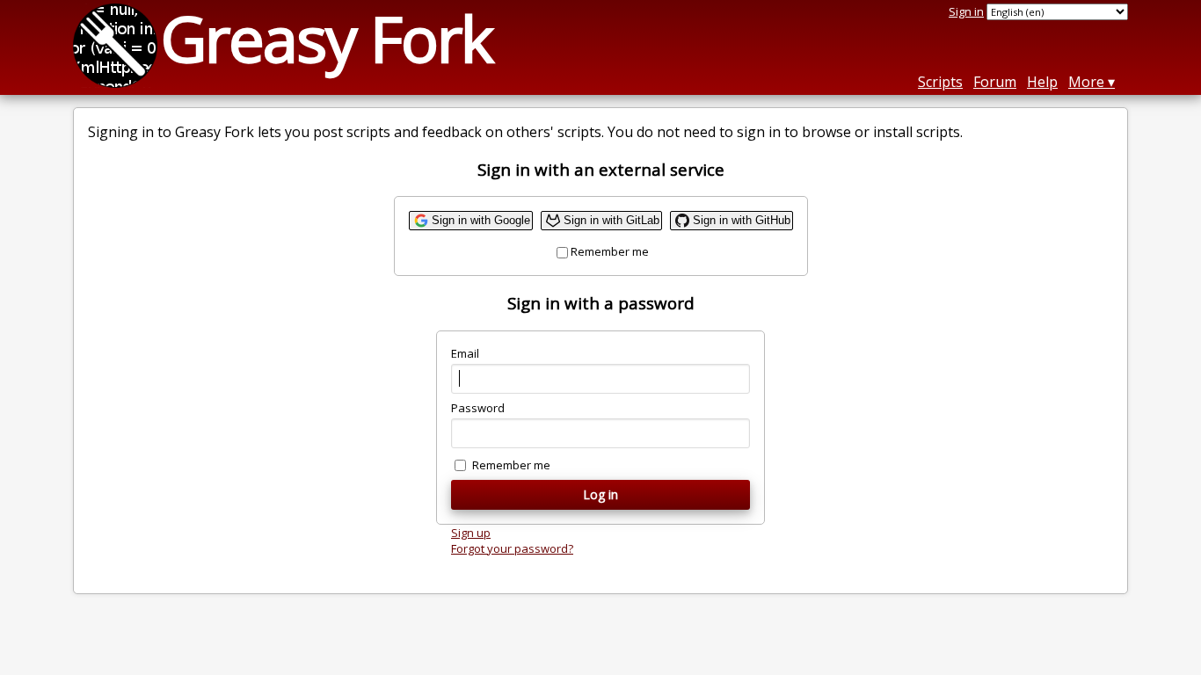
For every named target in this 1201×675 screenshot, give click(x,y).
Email (465, 353)
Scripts (940, 81)
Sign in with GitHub (741, 220)
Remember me (610, 251)
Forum (994, 81)
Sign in (966, 11)
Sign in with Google (481, 220)
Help (1042, 81)
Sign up (471, 533)
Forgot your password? (512, 548)
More (1086, 81)
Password (478, 408)
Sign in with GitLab (611, 220)
